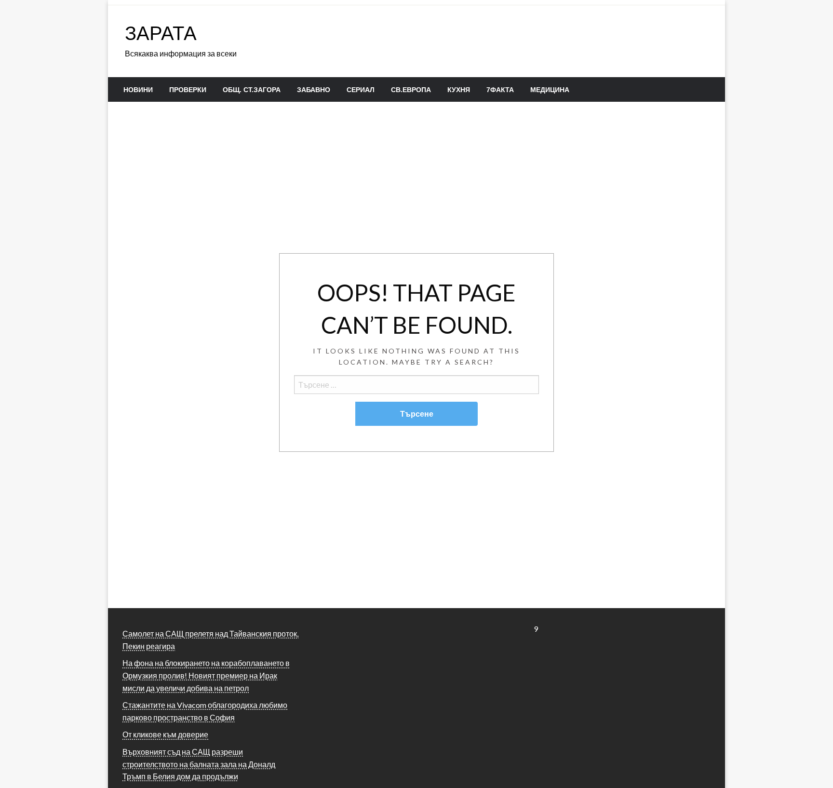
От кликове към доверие (165, 734)
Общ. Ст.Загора (252, 90)
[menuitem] (138, 90)
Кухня (458, 90)
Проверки (187, 90)
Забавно (313, 90)
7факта (500, 90)
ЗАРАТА (161, 32)
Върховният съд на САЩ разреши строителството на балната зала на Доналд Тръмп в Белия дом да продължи (198, 764)
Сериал (361, 90)
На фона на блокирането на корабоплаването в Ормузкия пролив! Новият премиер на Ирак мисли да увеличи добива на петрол (206, 675)
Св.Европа (411, 90)
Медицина (549, 90)
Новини (138, 90)
